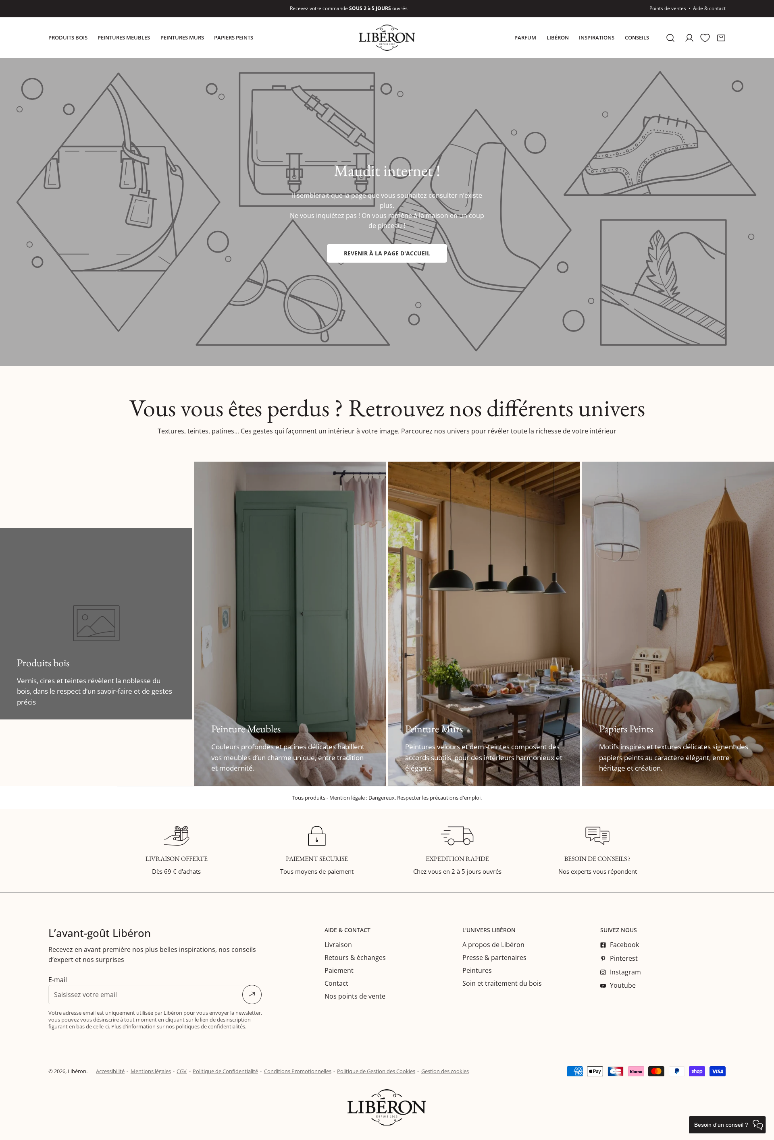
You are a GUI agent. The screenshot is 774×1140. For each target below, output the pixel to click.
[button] (721, 37)
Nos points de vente (355, 996)
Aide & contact (709, 8)
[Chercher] (670, 37)
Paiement (339, 970)
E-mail (57, 979)
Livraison (338, 944)
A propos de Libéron (493, 944)
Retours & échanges (355, 957)
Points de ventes (667, 8)
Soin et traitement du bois (502, 983)
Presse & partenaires (494, 957)
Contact (336, 983)
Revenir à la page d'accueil (387, 253)
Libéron (77, 1071)
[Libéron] (387, 38)
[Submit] (252, 994)
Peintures (477, 970)
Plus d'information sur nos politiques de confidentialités (178, 1026)
